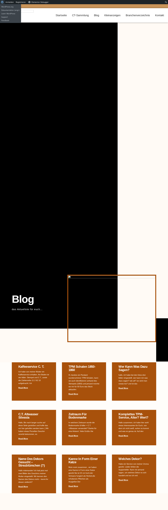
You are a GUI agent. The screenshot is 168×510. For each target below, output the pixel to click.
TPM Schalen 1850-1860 (82, 368)
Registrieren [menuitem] (21, 2)
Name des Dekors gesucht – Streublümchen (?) (31, 462)
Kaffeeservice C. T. (31, 366)
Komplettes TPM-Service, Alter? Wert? (133, 415)
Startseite (61, 15)
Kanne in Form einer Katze (83, 460)
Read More (23, 388)
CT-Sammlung (80, 15)
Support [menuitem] (4, 17)
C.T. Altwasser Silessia (28, 415)
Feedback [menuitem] (5, 20)
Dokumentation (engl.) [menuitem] (10, 10)
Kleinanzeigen (112, 15)
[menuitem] (2, 2)
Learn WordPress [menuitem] (8, 14)
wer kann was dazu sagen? (133, 368)
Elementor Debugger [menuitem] (40, 2)
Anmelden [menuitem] (10, 2)
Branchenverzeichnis (138, 15)
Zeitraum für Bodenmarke (78, 415)
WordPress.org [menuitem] (7, 7)
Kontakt (159, 15)
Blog (96, 15)
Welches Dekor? (130, 459)
